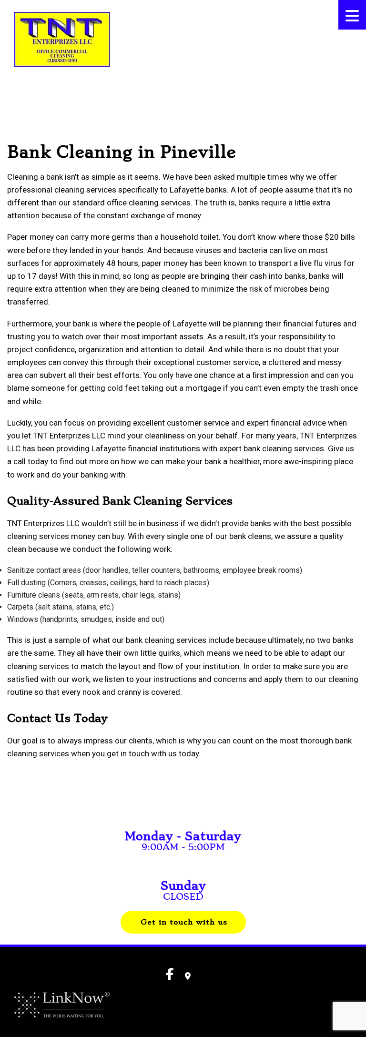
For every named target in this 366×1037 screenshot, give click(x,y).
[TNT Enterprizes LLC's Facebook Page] (18, 91)
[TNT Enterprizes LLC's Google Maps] (188, 976)
